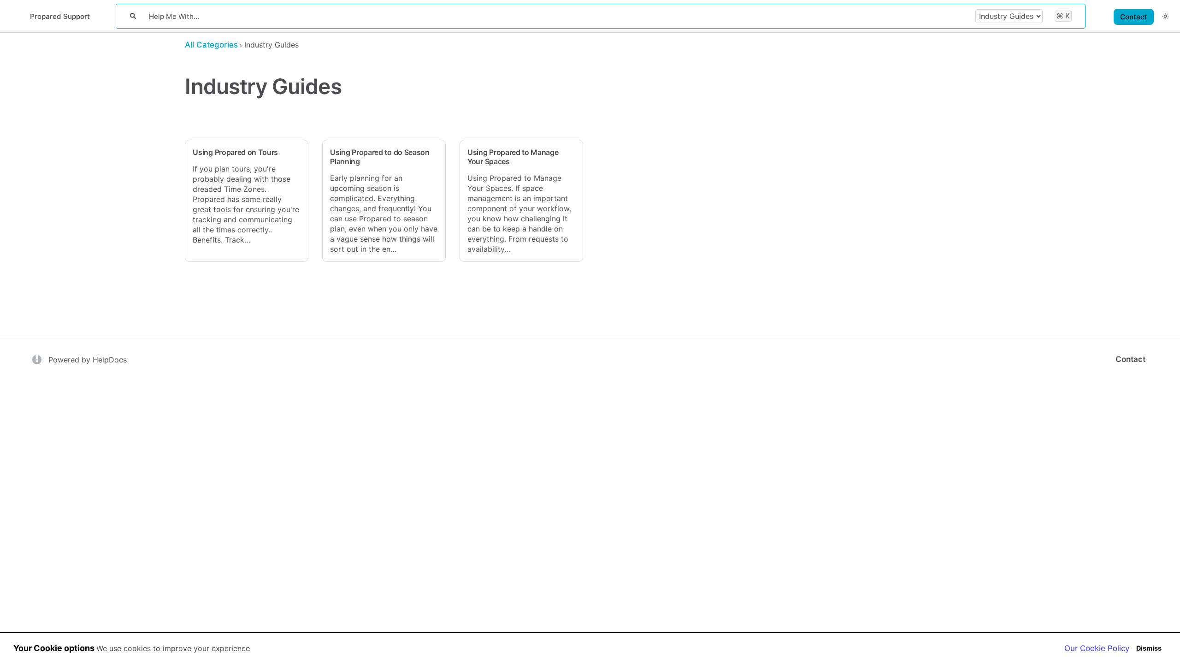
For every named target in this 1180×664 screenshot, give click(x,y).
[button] (1165, 16)
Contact (1133, 16)
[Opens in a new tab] (38, 358)
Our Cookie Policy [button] (1096, 648)
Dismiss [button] (1149, 648)
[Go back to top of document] (1122, 615)
